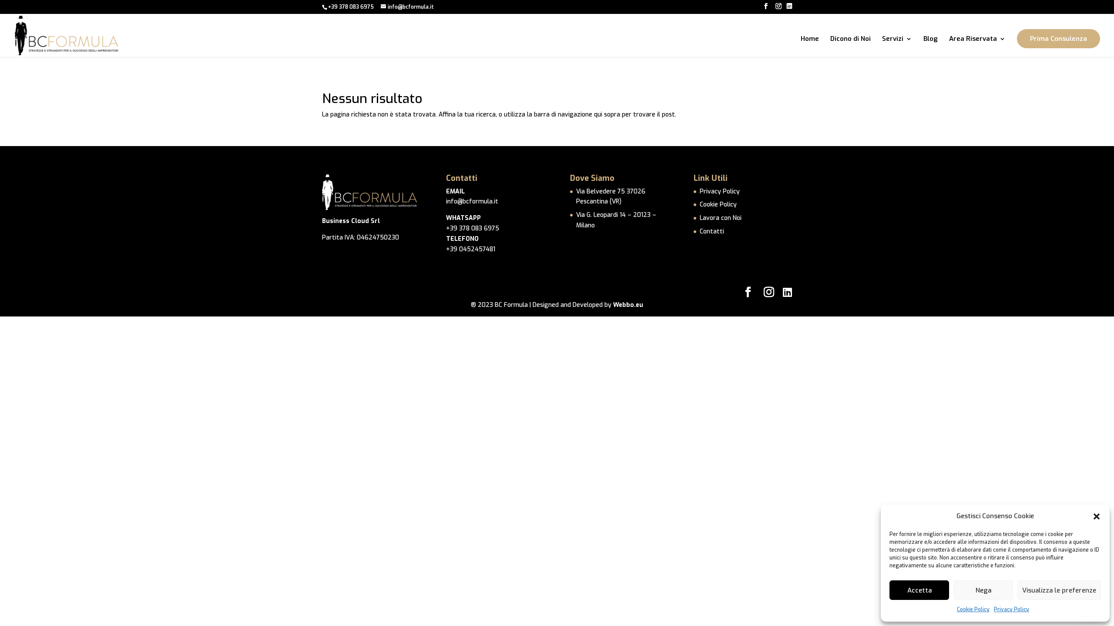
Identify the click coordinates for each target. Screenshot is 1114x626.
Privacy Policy (1011, 609)
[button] (1096, 516)
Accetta (919, 590)
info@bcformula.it (472, 201)
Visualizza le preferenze (1059, 590)
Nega (983, 590)
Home (810, 39)
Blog (930, 39)
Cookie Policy (973, 609)
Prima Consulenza (1058, 38)
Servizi (892, 39)
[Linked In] (789, 6)
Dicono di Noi (850, 39)
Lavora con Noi (721, 218)
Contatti (712, 231)
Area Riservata (973, 39)
